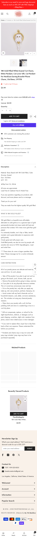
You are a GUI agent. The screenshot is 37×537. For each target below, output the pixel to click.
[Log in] (29, 14)
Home (2, 20)
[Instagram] (8, 455)
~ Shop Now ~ (19, 7)
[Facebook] (3, 455)
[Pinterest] (13, 455)
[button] (30, 53)
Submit (29, 448)
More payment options (18, 130)
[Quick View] (25, 400)
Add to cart (14, 116)
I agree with (7, 121)
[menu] (2, 14)
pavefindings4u (18, 417)
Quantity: (4, 106)
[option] (18, 39)
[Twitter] (19, 455)
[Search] (7, 14)
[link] (9, 378)
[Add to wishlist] (30, 116)
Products (9, 20)
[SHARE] (34, 116)
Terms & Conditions (18, 121)
